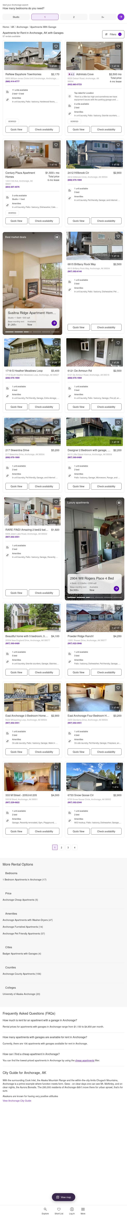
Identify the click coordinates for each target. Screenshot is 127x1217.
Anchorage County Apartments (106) (22, 973)
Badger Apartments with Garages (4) (22, 953)
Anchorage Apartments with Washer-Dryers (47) (28, 920)
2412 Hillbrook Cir (78, 173)
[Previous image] (6, 56)
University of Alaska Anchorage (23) (21, 994)
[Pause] (57, 238)
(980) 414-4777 (12, 81)
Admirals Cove (85, 74)
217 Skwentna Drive (17, 450)
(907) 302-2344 (75, 802)
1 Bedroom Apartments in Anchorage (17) (24, 879)
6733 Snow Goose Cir (81, 795)
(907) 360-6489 (75, 457)
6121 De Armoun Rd (80, 370)
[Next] (121, 17)
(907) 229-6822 (12, 802)
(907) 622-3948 (75, 643)
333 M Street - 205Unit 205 (21, 795)
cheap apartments (84, 1060)
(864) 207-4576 (12, 186)
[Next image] (58, 56)
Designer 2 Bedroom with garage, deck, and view (96, 450)
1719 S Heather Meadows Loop (24, 370)
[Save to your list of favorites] (56, 46)
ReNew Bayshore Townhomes (23, 74)
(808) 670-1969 (75, 179)
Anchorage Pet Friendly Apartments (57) (24, 933)
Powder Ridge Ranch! (81, 636)
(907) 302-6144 (75, 271)
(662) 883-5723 (75, 84)
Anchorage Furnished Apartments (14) (23, 926)
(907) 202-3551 (12, 536)
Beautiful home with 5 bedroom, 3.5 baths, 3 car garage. (38, 636)
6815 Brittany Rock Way (82, 264)
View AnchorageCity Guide (17, 1100)
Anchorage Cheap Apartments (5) (20, 899)
